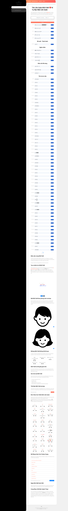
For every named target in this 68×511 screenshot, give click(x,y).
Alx (45, 508)
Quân (50, 449)
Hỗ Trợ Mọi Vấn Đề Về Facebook (36, 460)
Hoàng (42, 438)
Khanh (50, 434)
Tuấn (50, 413)
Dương (35, 443)
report (42, 408)
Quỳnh (42, 443)
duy (50, 443)
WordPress (41, 508)
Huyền (50, 408)
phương (42, 419)
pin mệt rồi (33, 474)
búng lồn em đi (34, 478)
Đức (34, 408)
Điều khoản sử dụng (35, 1)
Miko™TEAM (33, 462)
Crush (35, 413)
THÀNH (42, 413)
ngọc (34, 429)
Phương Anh (50, 438)
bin (50, 429)
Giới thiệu (40, 1)
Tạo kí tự (42, 22)
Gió (50, 419)
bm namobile (33, 476)
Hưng (42, 449)
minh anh (33, 464)
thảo (34, 434)
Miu (32, 470)
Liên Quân (34, 419)
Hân (34, 438)
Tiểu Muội (33, 468)
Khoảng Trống (50, 404)
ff (34, 404)
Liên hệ (44, 1)
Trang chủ (29, 1)
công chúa (34, 449)
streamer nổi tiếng (34, 466)
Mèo (42, 429)
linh (42, 404)
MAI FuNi (48, 12)
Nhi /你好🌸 (42, 434)
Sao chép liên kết (52, 480)
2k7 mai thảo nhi (34, 472)
